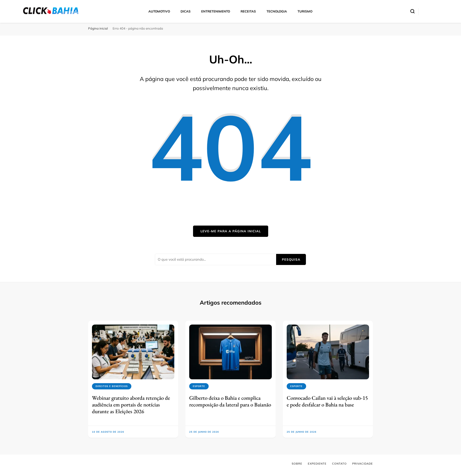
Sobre (297, 463)
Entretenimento (215, 11)
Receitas (248, 11)
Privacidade (362, 463)
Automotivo (159, 11)
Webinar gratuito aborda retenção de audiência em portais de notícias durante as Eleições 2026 (131, 404)
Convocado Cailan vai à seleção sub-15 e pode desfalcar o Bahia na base (327, 401)
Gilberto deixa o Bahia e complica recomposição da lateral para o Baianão (230, 401)
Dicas (186, 11)
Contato (339, 463)
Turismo (304, 11)
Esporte (199, 386)
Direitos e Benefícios (112, 386)
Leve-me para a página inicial (230, 231)
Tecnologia (277, 11)
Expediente (317, 463)
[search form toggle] (412, 11)
